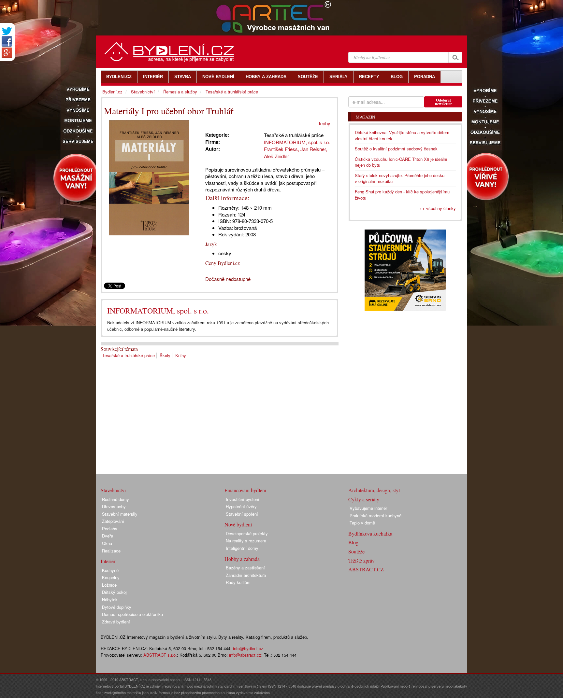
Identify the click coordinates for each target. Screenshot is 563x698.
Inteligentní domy (242, 548)
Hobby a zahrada (242, 558)
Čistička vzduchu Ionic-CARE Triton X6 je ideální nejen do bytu (401, 162)
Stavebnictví (143, 92)
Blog (353, 542)
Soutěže (356, 551)
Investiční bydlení (242, 499)
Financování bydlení (245, 490)
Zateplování (113, 521)
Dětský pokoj (114, 592)
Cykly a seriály (363, 499)
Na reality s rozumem (246, 540)
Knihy (180, 355)
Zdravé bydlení (116, 622)
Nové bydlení (238, 524)
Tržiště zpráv (361, 560)
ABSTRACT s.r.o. (160, 655)
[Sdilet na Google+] (7, 53)
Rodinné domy (115, 499)
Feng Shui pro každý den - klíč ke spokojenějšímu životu (402, 194)
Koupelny (111, 577)
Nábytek (110, 599)
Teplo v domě (362, 523)
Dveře (107, 536)
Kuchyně (110, 570)
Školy (165, 355)
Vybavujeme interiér (368, 508)
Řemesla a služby (180, 92)
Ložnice (109, 585)
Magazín (365, 117)
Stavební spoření (242, 514)
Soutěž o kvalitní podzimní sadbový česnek (396, 149)
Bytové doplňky (116, 607)
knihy (324, 123)
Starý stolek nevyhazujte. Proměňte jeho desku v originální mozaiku (399, 178)
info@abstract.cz (245, 655)
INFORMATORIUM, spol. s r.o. (158, 310)
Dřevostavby (114, 506)
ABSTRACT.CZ (366, 569)
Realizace (111, 551)
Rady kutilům (238, 582)
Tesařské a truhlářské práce (128, 355)
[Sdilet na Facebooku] (7, 41)
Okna (107, 543)
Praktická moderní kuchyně (375, 515)
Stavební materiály (119, 514)
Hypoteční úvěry (241, 506)
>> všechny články (438, 208)
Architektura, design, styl (374, 490)
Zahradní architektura (246, 575)
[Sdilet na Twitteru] (7, 31)
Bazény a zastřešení (245, 568)
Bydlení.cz (112, 92)
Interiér (108, 561)
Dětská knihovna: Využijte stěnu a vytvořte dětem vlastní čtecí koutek (402, 135)
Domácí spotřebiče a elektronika (132, 614)
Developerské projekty (247, 533)
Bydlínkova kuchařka (370, 533)
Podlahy (109, 528)
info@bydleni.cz (248, 648)
